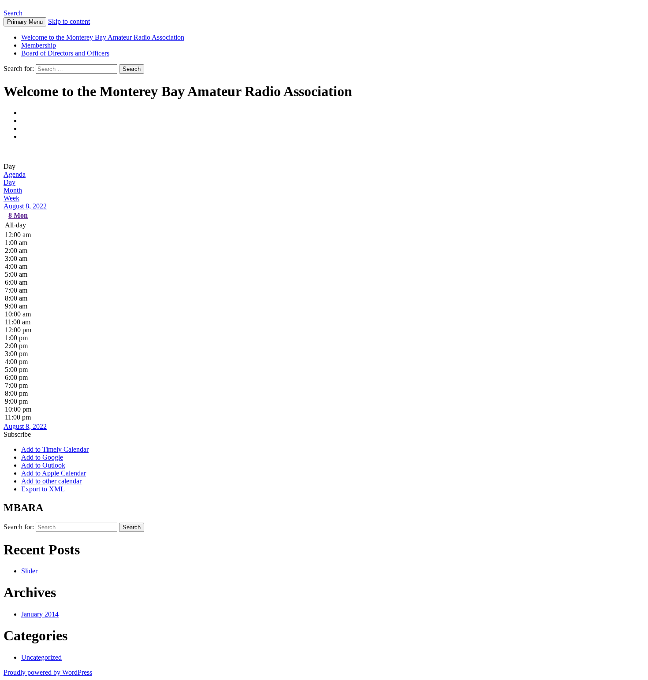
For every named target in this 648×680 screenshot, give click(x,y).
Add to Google (42, 457)
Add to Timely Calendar (55, 449)
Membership (38, 45)
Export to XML (43, 489)
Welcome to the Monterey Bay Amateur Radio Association (102, 37)
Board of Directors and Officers (65, 53)
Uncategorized (41, 657)
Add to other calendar (51, 481)
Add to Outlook (43, 465)
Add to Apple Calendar (53, 473)
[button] (17, 434)
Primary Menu (25, 22)
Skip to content (69, 21)
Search (13, 13)
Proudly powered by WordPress (48, 672)
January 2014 (40, 614)
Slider (29, 571)
